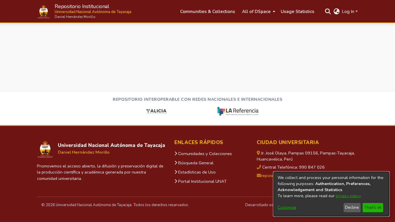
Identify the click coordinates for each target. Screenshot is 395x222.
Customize (287, 207)
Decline (352, 207)
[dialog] (331, 194)
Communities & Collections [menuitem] (207, 11)
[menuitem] (258, 11)
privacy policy (348, 196)
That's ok (372, 207)
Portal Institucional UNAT (202, 181)
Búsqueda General (195, 163)
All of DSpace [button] (256, 11)
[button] (84, 11)
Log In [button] (348, 11)
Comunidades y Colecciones (204, 153)
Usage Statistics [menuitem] (297, 11)
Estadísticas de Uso (196, 172)
